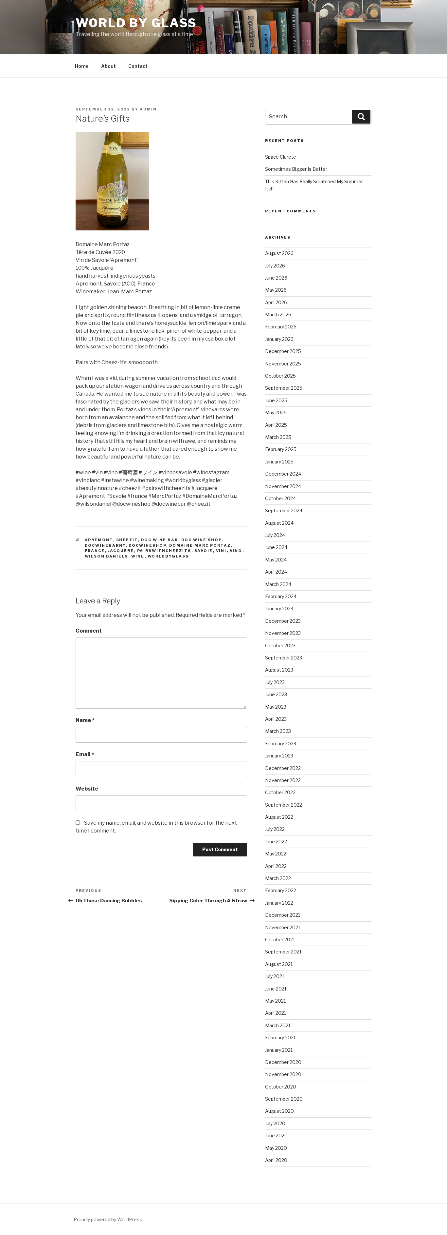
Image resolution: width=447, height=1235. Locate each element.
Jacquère (121, 550)
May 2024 (276, 559)
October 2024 (280, 498)
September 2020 (284, 1099)
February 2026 (280, 326)
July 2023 (275, 682)
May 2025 (276, 412)
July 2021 (274, 976)
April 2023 (276, 719)
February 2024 (280, 596)
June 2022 (276, 841)
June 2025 (276, 400)
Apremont (99, 540)
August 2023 (279, 670)
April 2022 (276, 866)
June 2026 (276, 278)
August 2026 (279, 253)
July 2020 (275, 1123)
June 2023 (276, 694)
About (108, 66)
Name (85, 720)
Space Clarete (280, 157)
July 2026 (275, 265)
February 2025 (280, 449)
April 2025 (276, 425)
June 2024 (276, 547)
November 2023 (283, 633)
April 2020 (276, 1160)
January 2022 (279, 903)
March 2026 (278, 314)
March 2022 (278, 878)
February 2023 (280, 743)
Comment (89, 631)
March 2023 (278, 731)
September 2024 (283, 510)
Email (85, 754)
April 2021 (275, 1013)
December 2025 (283, 351)
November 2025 (283, 363)
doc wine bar (159, 540)
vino (236, 550)
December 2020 (283, 1062)
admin (148, 109)
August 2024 (279, 523)
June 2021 (275, 988)
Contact (138, 66)
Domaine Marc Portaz (200, 545)
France (95, 550)
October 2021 (280, 939)
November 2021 (282, 927)
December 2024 (283, 474)
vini (221, 550)
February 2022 (280, 890)
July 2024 (275, 535)
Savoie (203, 550)
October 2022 (280, 792)
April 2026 (276, 302)
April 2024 (276, 572)
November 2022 (283, 780)
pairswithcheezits (164, 550)
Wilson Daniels (106, 556)
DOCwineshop (147, 545)
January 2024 (279, 608)
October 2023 (280, 645)
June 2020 (276, 1135)
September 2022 (283, 805)
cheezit (127, 540)
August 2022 (279, 817)
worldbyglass (168, 556)
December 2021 (282, 915)
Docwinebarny (105, 545)
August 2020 (279, 1111)
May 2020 (276, 1148)
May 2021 (275, 1001)
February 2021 (280, 1037)
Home (82, 66)
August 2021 (279, 964)
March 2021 (277, 1025)
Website (87, 789)
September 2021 (283, 951)
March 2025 (278, 437)
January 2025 (279, 461)
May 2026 (276, 290)
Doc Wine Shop (201, 540)
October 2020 (280, 1086)
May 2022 (275, 853)
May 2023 (275, 707)
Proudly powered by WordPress (108, 1219)
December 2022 (283, 768)
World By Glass (136, 23)
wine (138, 556)
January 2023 (279, 755)
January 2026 (279, 339)
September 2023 (283, 657)
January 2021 (279, 1050)
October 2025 (280, 376)
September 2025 (283, 388)
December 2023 (283, 621)
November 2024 (283, 486)
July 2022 (275, 829)
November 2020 (283, 1074)
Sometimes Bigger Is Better (296, 169)
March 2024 (278, 584)
